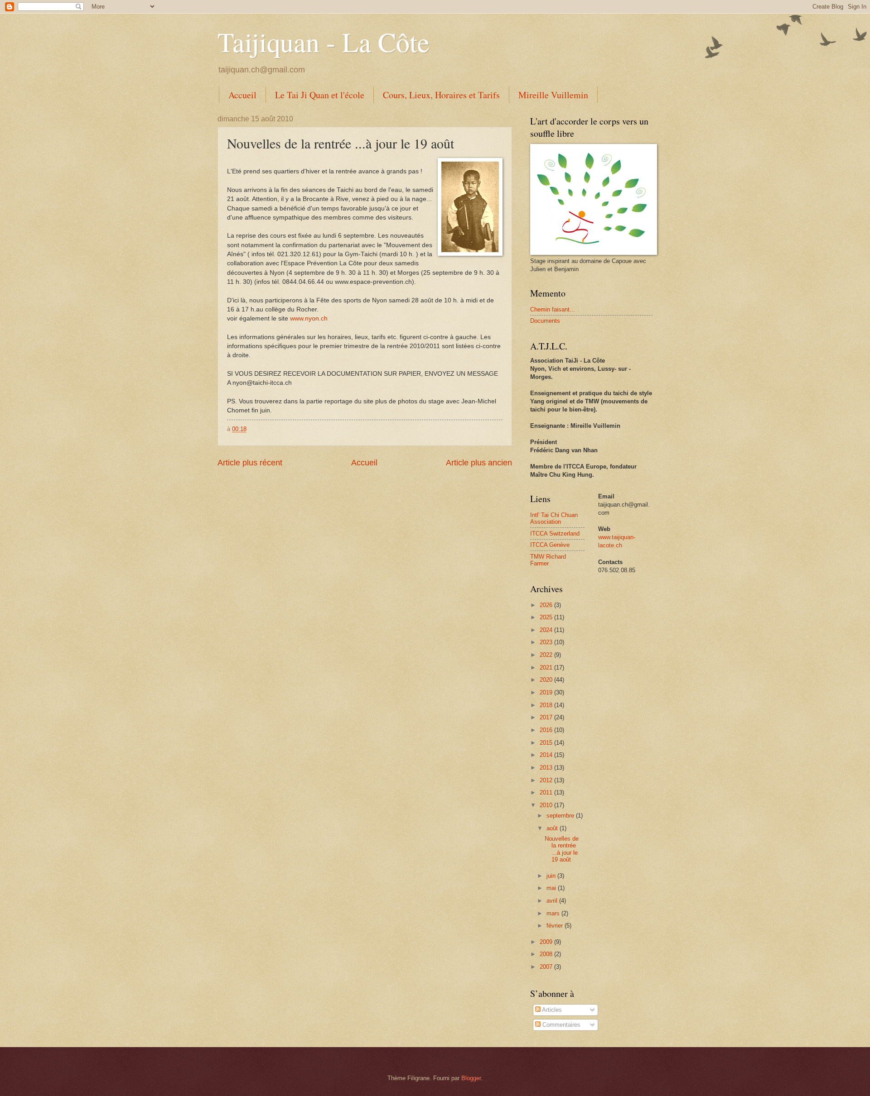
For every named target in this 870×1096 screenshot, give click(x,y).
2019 (547, 692)
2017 (547, 717)
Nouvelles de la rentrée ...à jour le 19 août (562, 849)
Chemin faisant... (552, 309)
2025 (547, 617)
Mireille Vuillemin (553, 95)
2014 (547, 754)
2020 (547, 679)
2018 (547, 705)
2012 (547, 780)
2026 (547, 605)
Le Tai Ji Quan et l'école (319, 95)
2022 (547, 654)
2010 (547, 805)
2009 (547, 941)
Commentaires (560, 1024)
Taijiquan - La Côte (324, 42)
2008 (547, 954)
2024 (547, 630)
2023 (547, 642)
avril (552, 900)
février (555, 925)
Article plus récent (250, 462)
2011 (547, 792)
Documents (545, 320)
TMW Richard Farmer (548, 560)
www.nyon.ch (309, 318)
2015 (547, 742)
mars (553, 913)
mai (552, 888)
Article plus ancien (479, 462)
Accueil (242, 95)
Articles (551, 1009)
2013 (547, 767)
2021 (547, 667)
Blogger (471, 1078)
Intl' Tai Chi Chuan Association (554, 518)
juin (551, 875)
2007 (547, 966)
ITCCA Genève (550, 544)
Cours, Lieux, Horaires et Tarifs (441, 95)
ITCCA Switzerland (555, 533)
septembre (561, 815)
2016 (547, 730)
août (553, 828)
